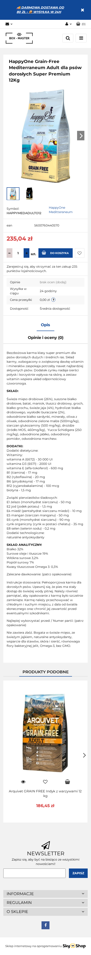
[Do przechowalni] (79, 253)
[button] (81, 24)
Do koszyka (59, 253)
